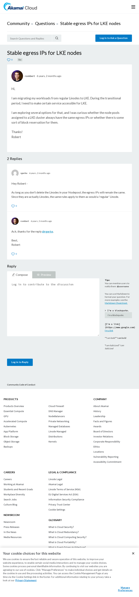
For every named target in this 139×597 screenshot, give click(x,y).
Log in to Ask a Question (114, 38)
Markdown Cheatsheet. (116, 303)
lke (19, 59)
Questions (45, 23)
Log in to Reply (19, 362)
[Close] (133, 553)
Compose (22, 274)
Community (18, 23)
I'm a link (109, 330)
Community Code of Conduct (21, 384)
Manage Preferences (125, 589)
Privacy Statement (26, 580)
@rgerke (47, 231)
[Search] (56, 38)
